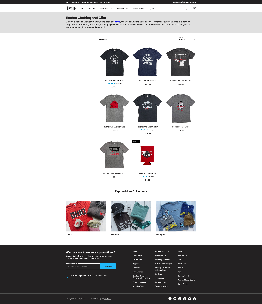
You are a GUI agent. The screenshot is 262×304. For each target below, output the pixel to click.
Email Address (72, 263)
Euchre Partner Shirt (147, 80)
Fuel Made (107, 299)
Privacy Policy (160, 282)
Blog (179, 272)
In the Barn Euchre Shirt (114, 127)
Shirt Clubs (75, 2)
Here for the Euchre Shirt (147, 127)
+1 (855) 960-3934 (98, 275)
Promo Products (139, 282)
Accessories (122, 8)
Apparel (136, 264)
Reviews (158, 274)
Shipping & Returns (162, 260)
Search (153, 8)
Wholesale (182, 264)
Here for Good (105, 2)
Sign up (108, 266)
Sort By (181, 37)
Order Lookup (160, 256)
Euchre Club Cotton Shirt (181, 80)
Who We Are (182, 256)
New (82, 8)
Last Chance (138, 272)
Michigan (160, 234)
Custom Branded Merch (90, 2)
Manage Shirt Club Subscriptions (162, 269)
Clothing (90, 8)
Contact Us (159, 278)
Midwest (115, 234)
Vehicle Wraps (138, 286)
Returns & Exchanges (163, 264)
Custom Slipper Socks (186, 280)
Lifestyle (136, 268)
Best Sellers (106, 8)
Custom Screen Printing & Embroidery (141, 277)
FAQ (179, 260)
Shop (67, 2)
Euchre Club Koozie (147, 173)
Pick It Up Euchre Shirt (114, 80)
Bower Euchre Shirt (180, 127)
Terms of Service (161, 286)
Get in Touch (182, 284)
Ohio (68, 234)
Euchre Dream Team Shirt (114, 173)
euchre (116, 22)
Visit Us (181, 268)
